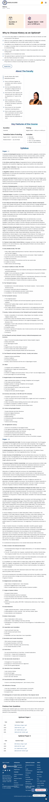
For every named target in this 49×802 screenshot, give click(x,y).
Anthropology (28, 783)
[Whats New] (42, 2)
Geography (28, 773)
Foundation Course (18, 785)
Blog (38, 779)
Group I (38, 765)
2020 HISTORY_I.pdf (20, 727)
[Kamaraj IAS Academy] (10, 2)
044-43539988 (7, 788)
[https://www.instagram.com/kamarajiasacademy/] (7, 770)
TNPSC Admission (18, 767)
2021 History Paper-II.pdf (20, 744)
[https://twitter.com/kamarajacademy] (3, 773)
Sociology (27, 777)
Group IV (39, 769)
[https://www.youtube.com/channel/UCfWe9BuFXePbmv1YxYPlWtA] (5, 770)
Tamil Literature (29, 779)
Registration (17, 769)
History (27, 775)
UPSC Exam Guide (41, 781)
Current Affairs (40, 783)
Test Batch (16, 787)
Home (3, 8)
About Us (39, 774)
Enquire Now (7, 66)
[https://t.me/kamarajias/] (9, 770)
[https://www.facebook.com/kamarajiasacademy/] (3, 770)
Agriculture (28, 781)
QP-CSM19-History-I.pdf (21, 730)
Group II (39, 767)
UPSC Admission (18, 765)
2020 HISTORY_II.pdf (19, 746)
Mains (15, 780)
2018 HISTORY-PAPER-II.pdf (21, 751)
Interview (16, 782)
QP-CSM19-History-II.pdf (20, 748)
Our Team (39, 776)
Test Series (28, 790)
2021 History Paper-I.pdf (21, 725)
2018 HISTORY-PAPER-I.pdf (21, 732)
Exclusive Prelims (18, 778)
